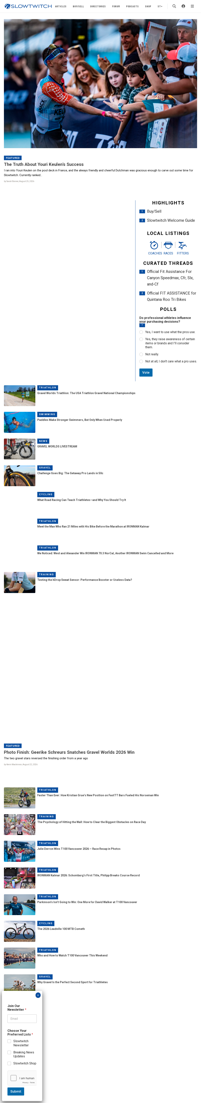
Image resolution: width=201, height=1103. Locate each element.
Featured (13, 157)
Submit (15, 1091)
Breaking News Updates (23, 1054)
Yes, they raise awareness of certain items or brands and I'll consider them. (170, 343)
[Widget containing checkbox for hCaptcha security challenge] (22, 1078)
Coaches (154, 253)
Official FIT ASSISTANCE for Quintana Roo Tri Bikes (171, 296)
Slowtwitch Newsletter (21, 1043)
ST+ (160, 6)
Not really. (152, 354)
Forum (116, 6)
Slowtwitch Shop (24, 1063)
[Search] (174, 6)
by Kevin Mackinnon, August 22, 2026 (20, 764)
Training (46, 574)
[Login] (183, 6)
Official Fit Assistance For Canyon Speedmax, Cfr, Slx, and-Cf (170, 277)
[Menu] (192, 6)
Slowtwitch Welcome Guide (171, 220)
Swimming (47, 414)
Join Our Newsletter (16, 1008)
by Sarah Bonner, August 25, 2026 (19, 181)
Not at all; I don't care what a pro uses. (171, 361)
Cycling (46, 494)
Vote (146, 372)
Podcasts (132, 6)
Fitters (182, 253)
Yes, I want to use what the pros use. (170, 332)
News (43, 441)
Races (168, 253)
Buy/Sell (78, 6)
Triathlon (47, 387)
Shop (148, 6)
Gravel (45, 467)
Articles (61, 6)
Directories (98, 6)
